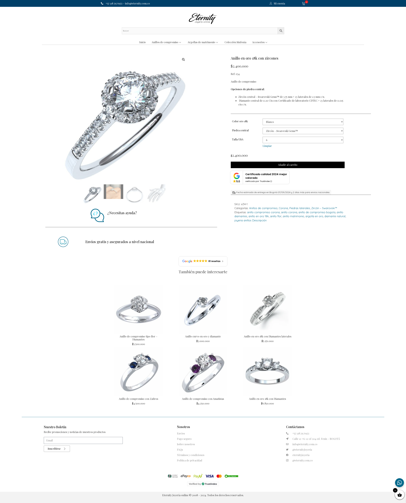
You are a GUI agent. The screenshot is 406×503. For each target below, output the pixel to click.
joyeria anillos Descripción (250, 220)
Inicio (142, 42)
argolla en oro (314, 216)
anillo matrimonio (293, 216)
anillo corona (289, 212)
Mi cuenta (279, 3)
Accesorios (258, 42)
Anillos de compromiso (165, 42)
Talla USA (237, 139)
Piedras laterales (299, 208)
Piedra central (240, 130)
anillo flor (276, 216)
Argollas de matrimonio (201, 42)
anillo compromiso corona (263, 212)
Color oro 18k (240, 121)
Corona (283, 208)
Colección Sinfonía (235, 42)
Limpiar (267, 146)
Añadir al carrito (287, 164)
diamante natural (334, 216)
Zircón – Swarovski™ (324, 208)
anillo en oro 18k (259, 216)
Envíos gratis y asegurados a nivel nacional (119, 241)
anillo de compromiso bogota (316, 212)
